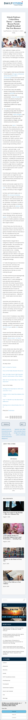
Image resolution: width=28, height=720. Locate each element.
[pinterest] (15, 417)
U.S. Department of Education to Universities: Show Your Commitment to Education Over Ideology (13, 642)
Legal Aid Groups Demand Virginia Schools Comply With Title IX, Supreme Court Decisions (13, 653)
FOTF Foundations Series (9, 677)
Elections (5, 669)
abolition (18, 206)
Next (22, 424)
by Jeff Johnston (8, 31)
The (4, 327)
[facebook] (10, 417)
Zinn (17, 327)
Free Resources (6, 680)
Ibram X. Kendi (15, 97)
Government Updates (8, 687)
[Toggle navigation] (25, 32)
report (14, 125)
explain (4, 217)
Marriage (5, 698)
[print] (21, 417)
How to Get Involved (8, 691)
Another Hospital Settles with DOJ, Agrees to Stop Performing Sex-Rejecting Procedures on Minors (13, 635)
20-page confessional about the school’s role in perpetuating (14, 75)
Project (9, 327)
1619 (6, 327)
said (4, 187)
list (6, 109)
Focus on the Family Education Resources (13, 370)
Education (5, 666)
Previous (6, 424)
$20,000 (12, 93)
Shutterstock (11, 410)
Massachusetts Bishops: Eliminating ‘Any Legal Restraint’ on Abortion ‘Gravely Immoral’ (13, 629)
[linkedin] (17, 417)
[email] (19, 417)
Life (4, 694)
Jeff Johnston (13, 459)
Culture (5, 662)
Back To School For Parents (9, 367)
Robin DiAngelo (17, 114)
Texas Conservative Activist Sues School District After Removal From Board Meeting (14, 647)
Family (13, 32)
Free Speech (6, 684)
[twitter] (12, 417)
